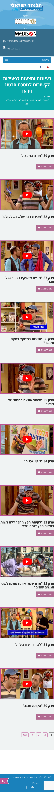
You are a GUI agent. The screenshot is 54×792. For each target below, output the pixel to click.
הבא (25, 734)
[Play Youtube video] (27, 133)
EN (5, 66)
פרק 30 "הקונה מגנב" (38, 705)
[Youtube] (32, 787)
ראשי (49, 96)
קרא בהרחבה (46, 166)
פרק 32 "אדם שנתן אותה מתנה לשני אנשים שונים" (27, 585)
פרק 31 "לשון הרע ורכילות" (34, 644)
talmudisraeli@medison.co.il (20, 41)
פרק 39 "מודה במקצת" (37, 155)
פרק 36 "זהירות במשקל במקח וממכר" (32, 341)
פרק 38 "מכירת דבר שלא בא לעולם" (28, 216)
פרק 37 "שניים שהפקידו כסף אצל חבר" (29, 279)
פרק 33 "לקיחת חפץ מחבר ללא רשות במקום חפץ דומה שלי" (27, 524)
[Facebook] (26, 787)
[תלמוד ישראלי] (27, 7)
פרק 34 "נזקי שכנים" (39, 461)
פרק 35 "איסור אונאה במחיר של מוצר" (31, 402)
